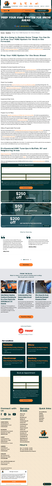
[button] (25, 471)
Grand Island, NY (24, 424)
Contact (47, 6)
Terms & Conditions (40, 184)
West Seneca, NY (24, 438)
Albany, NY (22, 413)
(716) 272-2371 (42, 10)
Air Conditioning (14, 6)
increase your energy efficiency (11, 49)
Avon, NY (22, 415)
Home (3, 32)
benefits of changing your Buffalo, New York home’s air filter (21, 115)
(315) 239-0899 (4, 458)
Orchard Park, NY (24, 431)
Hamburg (32, 358)
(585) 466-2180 (7, 352)
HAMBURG (3, 446)
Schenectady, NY (24, 434)
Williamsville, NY (24, 440)
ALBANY (3, 437)
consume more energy (22, 119)
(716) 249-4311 (32, 364)
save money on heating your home (13, 87)
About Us (42, 6)
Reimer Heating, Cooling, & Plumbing (13, 347)
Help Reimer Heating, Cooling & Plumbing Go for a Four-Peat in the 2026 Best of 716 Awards (8, 299)
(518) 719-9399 (32, 351)
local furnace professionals (39, 161)
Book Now (28, 10)
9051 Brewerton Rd (5, 455)
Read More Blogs (26, 316)
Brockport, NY (23, 417)
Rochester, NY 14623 (5, 432)
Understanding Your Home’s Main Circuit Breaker (25, 297)
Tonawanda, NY (23, 436)
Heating (20, 6)
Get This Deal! (46, 200)
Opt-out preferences (24, 441)
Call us (24, 156)
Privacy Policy (32, 184)
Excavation (36, 6)
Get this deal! (46, 225)
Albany (31, 345)
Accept (14, 481)
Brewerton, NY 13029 (5, 456)
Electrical (31, 6)
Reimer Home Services (6, 153)
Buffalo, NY (22, 419)
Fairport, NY (23, 422)
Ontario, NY (22, 429)
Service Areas (24, 409)
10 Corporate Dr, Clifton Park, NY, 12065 (37, 349)
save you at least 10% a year (9, 136)
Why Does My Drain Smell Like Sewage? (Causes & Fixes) (42, 297)
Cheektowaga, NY (24, 420)
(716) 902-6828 (7, 364)
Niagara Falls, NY (24, 427)
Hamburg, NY (23, 426)
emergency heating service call (36, 49)
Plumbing (25, 6)
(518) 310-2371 (4, 441)
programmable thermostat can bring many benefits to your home (29, 130)
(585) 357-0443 (4, 434)
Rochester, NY (23, 433)
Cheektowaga (9, 358)
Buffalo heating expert (20, 72)
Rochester (8, 345)
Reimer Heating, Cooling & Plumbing (38, 347)
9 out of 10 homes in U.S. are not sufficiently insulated (23, 84)
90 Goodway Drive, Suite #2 (7, 431)
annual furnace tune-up (31, 69)
